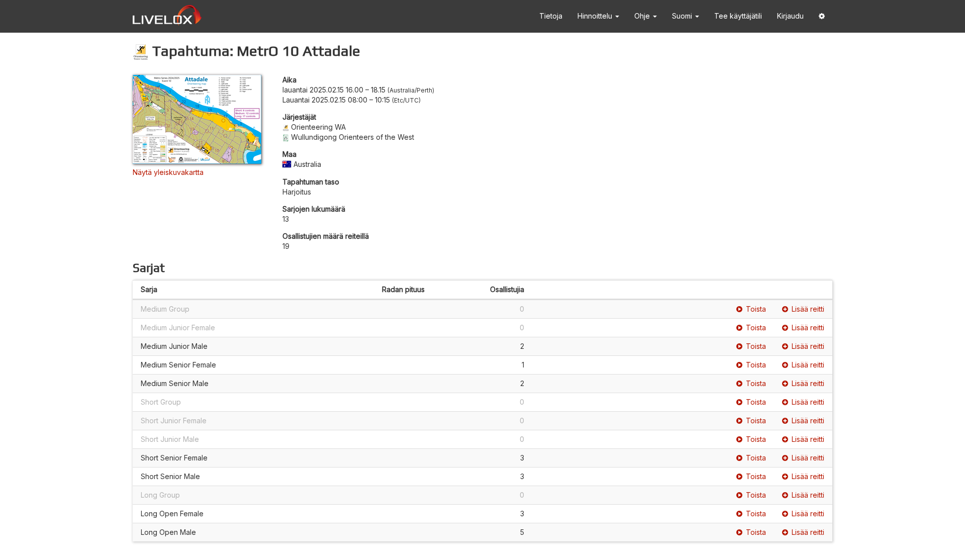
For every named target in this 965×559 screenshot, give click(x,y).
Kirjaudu (790, 16)
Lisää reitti (808, 309)
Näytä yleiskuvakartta (168, 172)
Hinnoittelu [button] (595, 16)
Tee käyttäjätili (738, 16)
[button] (821, 16)
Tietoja (550, 16)
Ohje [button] (643, 16)
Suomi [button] (683, 16)
